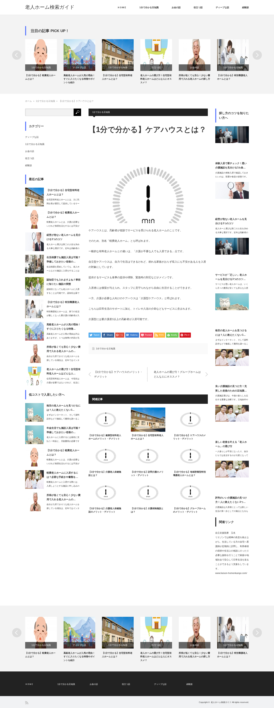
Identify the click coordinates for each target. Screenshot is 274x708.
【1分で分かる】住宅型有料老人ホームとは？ (117, 77)
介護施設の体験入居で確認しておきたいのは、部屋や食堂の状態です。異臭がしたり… (231, 177)
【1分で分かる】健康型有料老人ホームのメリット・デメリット (105, 437)
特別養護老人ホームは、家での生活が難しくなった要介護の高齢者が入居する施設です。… (63, 315)
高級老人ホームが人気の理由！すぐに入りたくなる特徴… (64, 326)
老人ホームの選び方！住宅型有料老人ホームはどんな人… (64, 371)
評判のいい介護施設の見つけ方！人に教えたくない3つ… (231, 499)
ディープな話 (222, 7)
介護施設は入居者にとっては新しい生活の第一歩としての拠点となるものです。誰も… (231, 511)
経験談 (245, 7)
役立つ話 (198, 7)
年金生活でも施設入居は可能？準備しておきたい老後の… (64, 430)
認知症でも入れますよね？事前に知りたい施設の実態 (64, 281)
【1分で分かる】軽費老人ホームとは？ (40, 77)
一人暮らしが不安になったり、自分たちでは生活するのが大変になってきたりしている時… (231, 455)
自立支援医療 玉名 (225, 533)
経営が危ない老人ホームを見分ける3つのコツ (64, 237)
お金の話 (176, 7)
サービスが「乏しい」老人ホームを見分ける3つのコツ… (231, 277)
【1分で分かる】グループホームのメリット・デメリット (189, 510)
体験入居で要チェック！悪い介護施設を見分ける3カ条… (231, 165)
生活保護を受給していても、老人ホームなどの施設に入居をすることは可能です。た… (63, 271)
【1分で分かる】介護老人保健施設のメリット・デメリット (105, 510)
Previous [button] (16, 55)
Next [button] (257, 55)
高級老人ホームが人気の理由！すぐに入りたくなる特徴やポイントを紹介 (79, 79)
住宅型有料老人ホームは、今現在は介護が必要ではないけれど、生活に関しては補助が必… (63, 383)
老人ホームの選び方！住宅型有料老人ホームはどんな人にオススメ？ (156, 79)
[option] (44, 60)
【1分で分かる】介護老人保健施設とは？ (105, 474)
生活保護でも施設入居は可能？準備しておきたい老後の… (64, 259)
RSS (26, 702)
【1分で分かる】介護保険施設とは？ (147, 510)
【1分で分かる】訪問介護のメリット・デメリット (147, 474)
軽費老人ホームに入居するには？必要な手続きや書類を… (62, 474)
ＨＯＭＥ (121, 7)
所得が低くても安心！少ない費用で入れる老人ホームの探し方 (194, 77)
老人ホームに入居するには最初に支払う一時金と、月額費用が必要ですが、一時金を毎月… (63, 441)
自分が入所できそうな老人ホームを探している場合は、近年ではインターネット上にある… (63, 360)
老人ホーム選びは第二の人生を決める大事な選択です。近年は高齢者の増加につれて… (63, 248)
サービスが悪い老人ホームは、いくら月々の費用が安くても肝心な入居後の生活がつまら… (231, 288)
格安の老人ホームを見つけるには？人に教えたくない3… (64, 407)
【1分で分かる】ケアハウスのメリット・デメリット (118, 374)
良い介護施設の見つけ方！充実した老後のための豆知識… (231, 388)
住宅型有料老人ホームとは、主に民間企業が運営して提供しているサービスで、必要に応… (63, 203)
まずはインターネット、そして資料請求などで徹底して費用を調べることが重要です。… (63, 419)
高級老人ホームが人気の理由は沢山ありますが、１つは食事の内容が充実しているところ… (63, 338)
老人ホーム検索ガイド (50, 7)
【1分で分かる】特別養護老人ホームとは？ (232, 77)
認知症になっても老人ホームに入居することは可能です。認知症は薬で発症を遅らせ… (63, 293)
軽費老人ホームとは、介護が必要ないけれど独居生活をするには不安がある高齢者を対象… (63, 226)
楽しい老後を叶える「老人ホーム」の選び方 (231, 444)
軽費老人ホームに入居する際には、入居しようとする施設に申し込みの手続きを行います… (63, 486)
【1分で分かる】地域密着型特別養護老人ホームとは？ (189, 474)
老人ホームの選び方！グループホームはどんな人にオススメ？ (177, 374)
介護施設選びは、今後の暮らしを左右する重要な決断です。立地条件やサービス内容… (231, 399)
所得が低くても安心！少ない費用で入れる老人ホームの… (64, 349)
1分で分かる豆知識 (149, 7)
